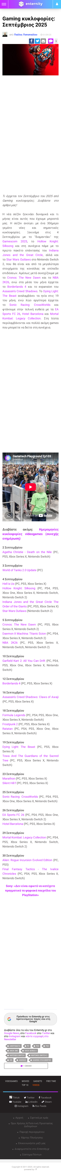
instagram (22, 1106)
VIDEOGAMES (11, 1081)
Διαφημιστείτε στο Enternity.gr (31, 1148)
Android (22, 1060)
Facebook (30, 1033)
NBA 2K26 (10, 642)
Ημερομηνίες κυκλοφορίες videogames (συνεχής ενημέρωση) (30, 533)
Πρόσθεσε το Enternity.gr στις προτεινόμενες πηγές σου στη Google (33, 1019)
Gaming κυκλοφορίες (42, 1060)
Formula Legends (13, 715)
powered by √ (30, 1169)
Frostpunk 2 (10, 724)
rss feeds (40, 1106)
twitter (30, 1097)
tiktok (16, 1097)
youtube (16, 1101)
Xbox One (14, 1051)
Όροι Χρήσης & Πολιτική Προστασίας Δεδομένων (31, 1125)
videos (36, 1085)
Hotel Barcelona (32, 314)
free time (51, 1081)
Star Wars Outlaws (18, 259)
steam (48, 1101)
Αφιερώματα (15, 1046)
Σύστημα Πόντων (31, 1154)
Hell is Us (8, 583)
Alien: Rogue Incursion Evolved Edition (27, 860)
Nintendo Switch (17, 1055)
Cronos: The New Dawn (24, 277)
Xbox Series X (31, 1051)
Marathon (8, 778)
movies (25, 1081)
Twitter (46, 1033)
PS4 (37, 1046)
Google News (11, 1033)
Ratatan (7, 728)
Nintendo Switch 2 (39, 1055)
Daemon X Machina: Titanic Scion (24, 633)
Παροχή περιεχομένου (31, 1131)
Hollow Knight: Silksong (18, 588)
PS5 (47, 1046)
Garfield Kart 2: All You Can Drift (23, 660)
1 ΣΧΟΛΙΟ (27, 1066)
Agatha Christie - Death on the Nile (27, 552)
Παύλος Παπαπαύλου (25, 34)
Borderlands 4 (16, 286)
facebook (46, 1097)
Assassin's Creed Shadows (19, 291)
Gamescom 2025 (14, 241)
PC (28, 1046)
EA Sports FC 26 (13, 814)
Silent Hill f (9, 783)
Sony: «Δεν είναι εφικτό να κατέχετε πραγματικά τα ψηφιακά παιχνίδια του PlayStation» (30, 890)
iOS (11, 1060)
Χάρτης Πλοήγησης (31, 1137)
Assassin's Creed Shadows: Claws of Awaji (30, 697)
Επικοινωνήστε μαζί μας (32, 1143)
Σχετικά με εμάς (39, 1117)
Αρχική (19, 1117)
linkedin (32, 1101)
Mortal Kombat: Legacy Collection (24, 837)
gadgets (37, 1081)
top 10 (25, 1085)
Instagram (15, 1036)
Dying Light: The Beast (18, 746)
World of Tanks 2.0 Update (19, 570)
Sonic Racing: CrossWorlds (29, 304)
